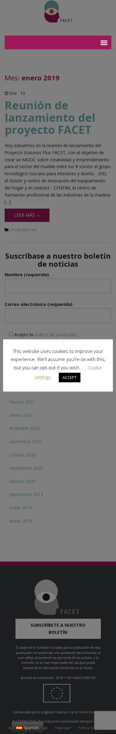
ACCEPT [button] (69, 377)
